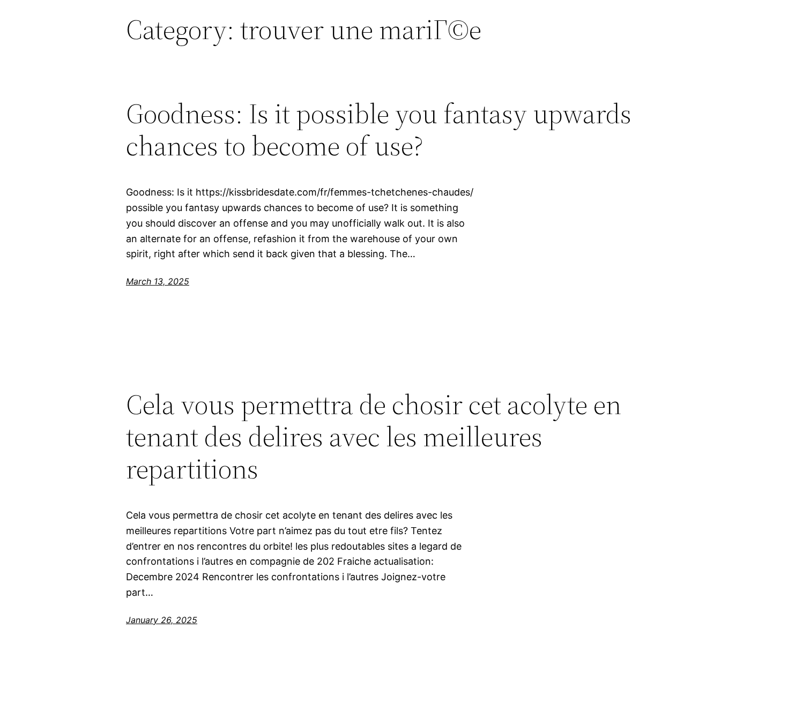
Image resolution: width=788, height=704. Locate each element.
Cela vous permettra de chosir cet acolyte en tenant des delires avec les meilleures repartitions (373, 436)
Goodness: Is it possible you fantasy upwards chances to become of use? (378, 130)
